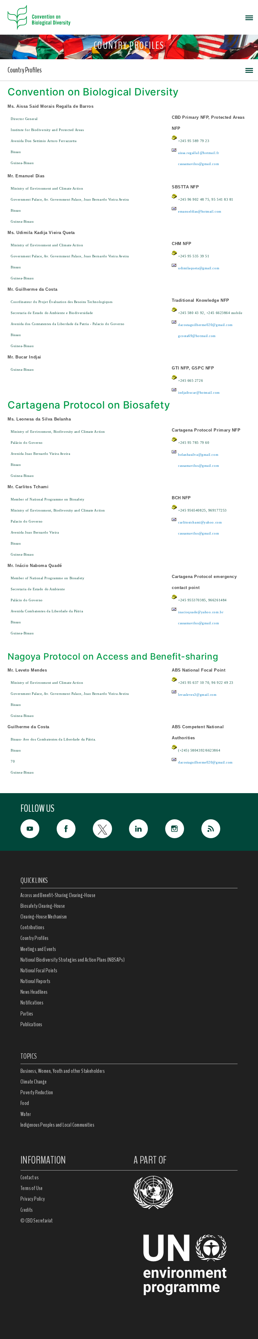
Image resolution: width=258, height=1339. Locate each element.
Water (25, 1114)
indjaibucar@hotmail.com (199, 392)
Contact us (29, 1177)
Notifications (31, 1002)
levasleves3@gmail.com (197, 694)
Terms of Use (31, 1188)
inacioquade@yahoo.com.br (200, 612)
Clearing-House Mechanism (43, 916)
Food (24, 1103)
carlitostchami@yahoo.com (200, 522)
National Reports (35, 981)
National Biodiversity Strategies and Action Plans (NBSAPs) (72, 960)
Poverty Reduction (36, 1092)
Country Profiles (25, 70)
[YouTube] (38, 828)
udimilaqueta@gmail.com (198, 268)
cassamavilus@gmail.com (198, 164)
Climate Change (33, 1081)
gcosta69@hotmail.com (197, 336)
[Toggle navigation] (249, 17)
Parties (26, 1013)
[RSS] (219, 830)
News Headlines (34, 992)
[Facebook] (75, 828)
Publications (31, 1024)
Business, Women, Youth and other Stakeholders (62, 1071)
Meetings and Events (38, 949)
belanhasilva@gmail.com (198, 454)
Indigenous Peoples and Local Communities (57, 1125)
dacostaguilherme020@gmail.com (205, 325)
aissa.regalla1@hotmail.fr (198, 153)
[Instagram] (183, 828)
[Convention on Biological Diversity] (39, 17)
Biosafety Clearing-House (42, 906)
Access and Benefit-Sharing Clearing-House (57, 895)
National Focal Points (38, 970)
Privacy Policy (32, 1199)
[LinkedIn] (147, 828)
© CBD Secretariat (36, 1220)
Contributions (32, 927)
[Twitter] (111, 828)
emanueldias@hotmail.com (200, 211)
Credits (26, 1210)
